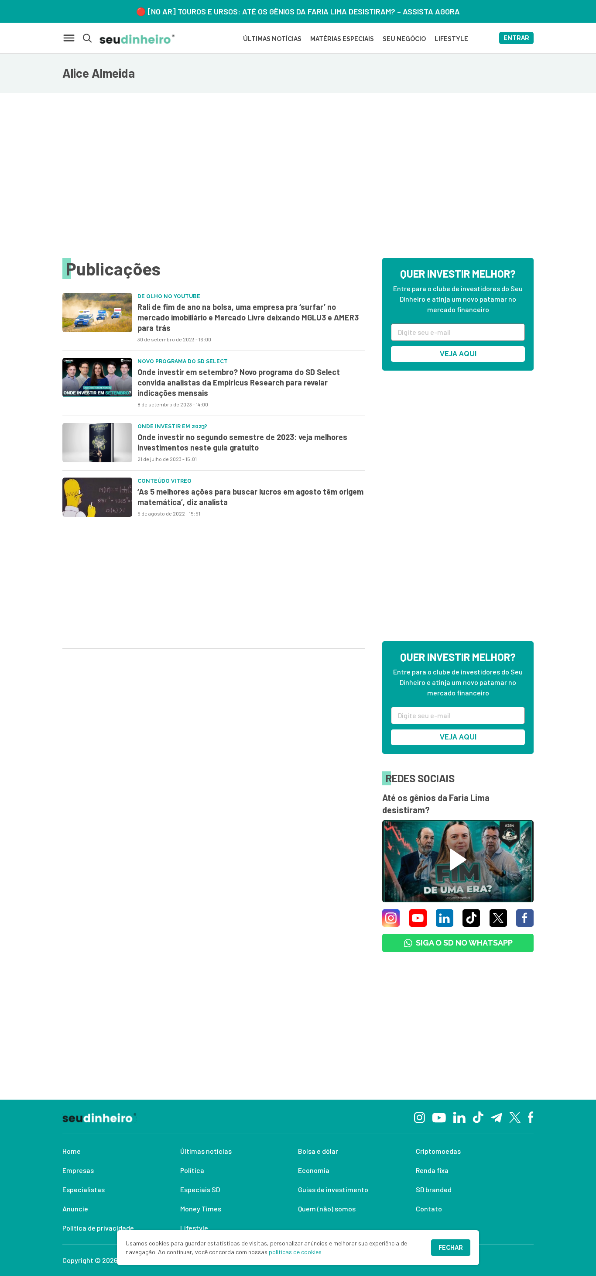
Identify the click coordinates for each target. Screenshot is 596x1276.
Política (192, 1170)
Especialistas (83, 1189)
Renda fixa (432, 1170)
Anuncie (75, 1208)
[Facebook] (531, 1116)
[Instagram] (419, 1116)
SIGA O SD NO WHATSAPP (464, 942)
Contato (429, 1208)
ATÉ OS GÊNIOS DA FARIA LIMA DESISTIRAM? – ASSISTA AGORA (351, 11)
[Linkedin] (459, 1116)
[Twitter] (515, 1117)
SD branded (434, 1189)
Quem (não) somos (327, 1208)
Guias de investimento (333, 1189)
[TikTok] (478, 1116)
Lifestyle (194, 1228)
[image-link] (97, 312)
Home (71, 1151)
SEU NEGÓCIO (404, 38)
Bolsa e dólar (318, 1151)
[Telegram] (496, 1117)
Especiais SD (200, 1189)
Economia (313, 1170)
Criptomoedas (438, 1151)
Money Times (200, 1208)
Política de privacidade (98, 1228)
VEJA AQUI (458, 354)
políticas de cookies (295, 1251)
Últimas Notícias (272, 38)
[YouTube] (439, 1117)
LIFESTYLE (451, 38)
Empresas (78, 1170)
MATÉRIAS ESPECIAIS (342, 38)
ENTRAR (516, 37)
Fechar (450, 1247)
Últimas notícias (206, 1151)
